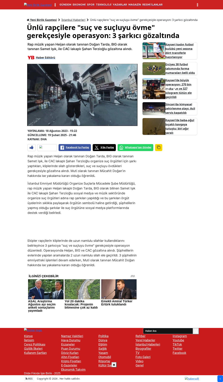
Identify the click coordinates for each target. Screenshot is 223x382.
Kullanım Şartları (35, 353)
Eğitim (102, 344)
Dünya (102, 340)
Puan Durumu (70, 348)
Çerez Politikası (34, 344)
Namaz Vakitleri (72, 336)
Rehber (140, 336)
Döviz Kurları (69, 353)
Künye (28, 336)
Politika (103, 336)
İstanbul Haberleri (73, 20)
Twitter (177, 348)
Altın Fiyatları (70, 357)
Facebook (179, 353)
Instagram (180, 336)
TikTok (177, 344)
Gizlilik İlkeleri (33, 348)
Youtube (178, 340)
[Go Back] (220, 378)
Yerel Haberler (145, 340)
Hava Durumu (70, 340)
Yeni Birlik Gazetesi (43, 20)
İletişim (29, 340)
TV (137, 353)
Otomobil (104, 357)
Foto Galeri (143, 357)
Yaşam (103, 353)
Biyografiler (143, 348)
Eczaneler (68, 344)
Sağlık (102, 348)
